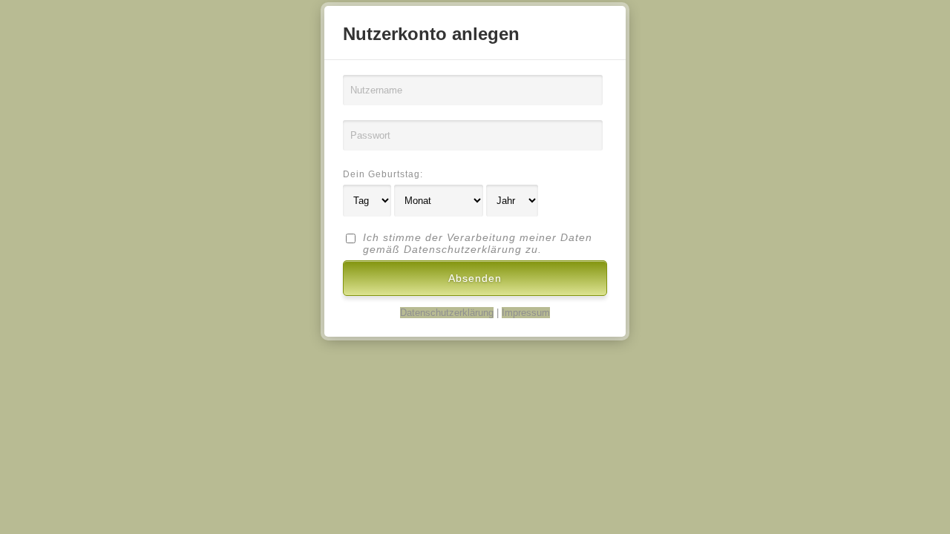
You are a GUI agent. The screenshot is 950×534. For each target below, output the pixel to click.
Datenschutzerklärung (447, 312)
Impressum (526, 312)
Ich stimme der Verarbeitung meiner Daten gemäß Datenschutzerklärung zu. (477, 243)
